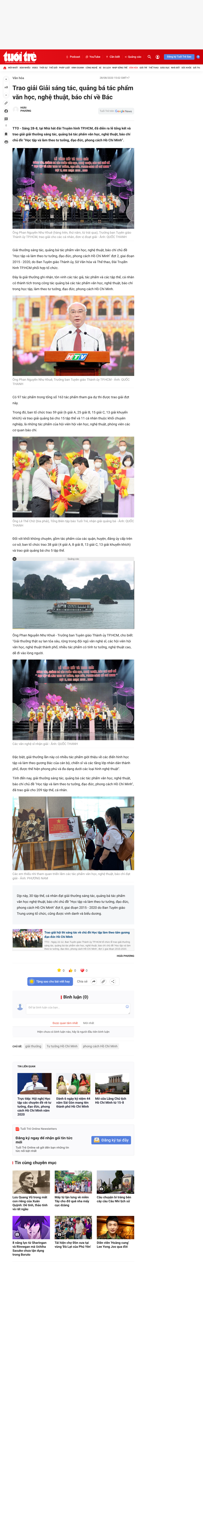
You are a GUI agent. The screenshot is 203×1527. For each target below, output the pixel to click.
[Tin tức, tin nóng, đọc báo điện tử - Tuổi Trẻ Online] (19, 57)
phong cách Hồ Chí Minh (100, 1046)
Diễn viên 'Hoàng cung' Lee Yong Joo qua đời (113, 1245)
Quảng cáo (134, 57)
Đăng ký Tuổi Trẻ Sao (179, 56)
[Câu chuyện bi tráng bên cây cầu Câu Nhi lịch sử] (115, 1182)
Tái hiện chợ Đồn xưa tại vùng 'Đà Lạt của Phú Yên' (73, 1245)
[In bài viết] (6, 142)
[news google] (116, 111)
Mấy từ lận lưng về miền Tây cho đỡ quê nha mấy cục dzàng (72, 1201)
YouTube (94, 57)
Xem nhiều (24, 67)
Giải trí (143, 67)
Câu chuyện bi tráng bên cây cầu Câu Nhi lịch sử (114, 1199)
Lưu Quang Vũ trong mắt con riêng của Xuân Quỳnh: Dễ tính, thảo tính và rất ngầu (30, 1203)
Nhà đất (175, 67)
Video (35, 67)
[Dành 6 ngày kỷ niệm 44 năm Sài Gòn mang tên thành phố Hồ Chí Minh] (73, 1083)
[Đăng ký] (111, 1140)
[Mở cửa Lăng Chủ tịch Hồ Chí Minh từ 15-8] (112, 1083)
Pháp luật (64, 67)
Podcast (75, 57)
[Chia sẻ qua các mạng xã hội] (113, 981)
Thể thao (154, 67)
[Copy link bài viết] (103, 981)
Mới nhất (13, 67)
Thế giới (53, 67)
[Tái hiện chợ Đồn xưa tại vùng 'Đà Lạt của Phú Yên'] (73, 1227)
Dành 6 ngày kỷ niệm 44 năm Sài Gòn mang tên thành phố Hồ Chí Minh (73, 1102)
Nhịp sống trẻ (119, 67)
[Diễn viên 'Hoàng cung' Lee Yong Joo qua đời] (115, 1227)
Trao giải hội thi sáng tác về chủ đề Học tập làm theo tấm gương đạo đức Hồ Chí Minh (87, 935)
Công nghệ (91, 67)
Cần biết (115, 57)
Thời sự (43, 67)
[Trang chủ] (5, 67)
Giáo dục (165, 67)
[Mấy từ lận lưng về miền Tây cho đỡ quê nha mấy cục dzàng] (73, 1182)
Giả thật (197, 67)
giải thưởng (33, 1046)
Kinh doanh (78, 67)
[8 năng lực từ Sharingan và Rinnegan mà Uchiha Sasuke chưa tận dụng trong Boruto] (31, 1227)
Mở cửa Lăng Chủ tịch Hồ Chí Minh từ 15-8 (110, 1100)
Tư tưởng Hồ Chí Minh (62, 1046)
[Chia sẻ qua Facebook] (94, 981)
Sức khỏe (186, 67)
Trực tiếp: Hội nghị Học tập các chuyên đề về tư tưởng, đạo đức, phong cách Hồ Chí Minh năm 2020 (34, 1106)
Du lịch (107, 67)
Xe (100, 67)
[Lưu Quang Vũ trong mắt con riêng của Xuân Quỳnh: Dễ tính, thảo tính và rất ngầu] (31, 1182)
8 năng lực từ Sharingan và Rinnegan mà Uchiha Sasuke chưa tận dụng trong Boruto (29, 1248)
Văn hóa (133, 67)
